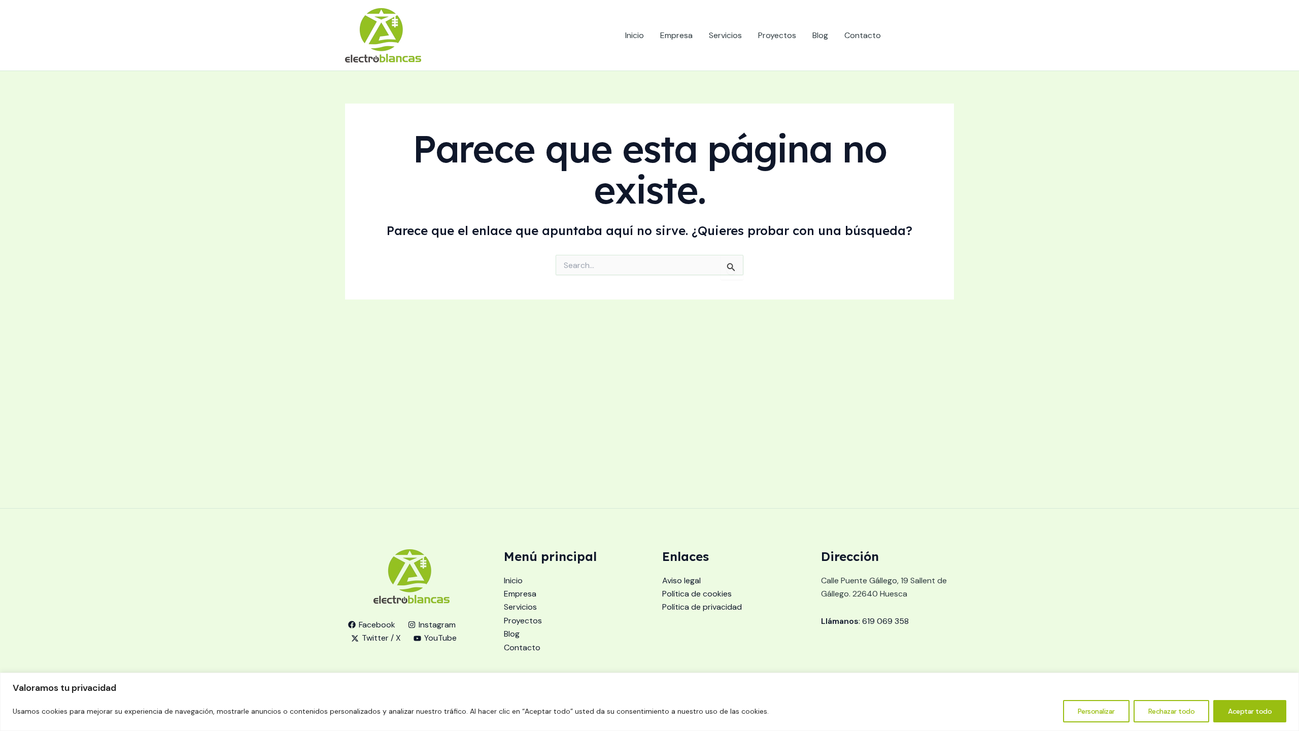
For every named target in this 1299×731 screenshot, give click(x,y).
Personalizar (1096, 711)
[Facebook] (903, 35)
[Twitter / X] (934, 35)
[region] (649, 702)
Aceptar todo (1250, 711)
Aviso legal (681, 580)
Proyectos (777, 35)
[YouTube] (949, 35)
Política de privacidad (702, 607)
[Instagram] (919, 35)
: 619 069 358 (865, 621)
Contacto (862, 35)
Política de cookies (697, 593)
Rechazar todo (1171, 711)
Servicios (725, 35)
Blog (820, 35)
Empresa (676, 35)
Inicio (634, 35)
